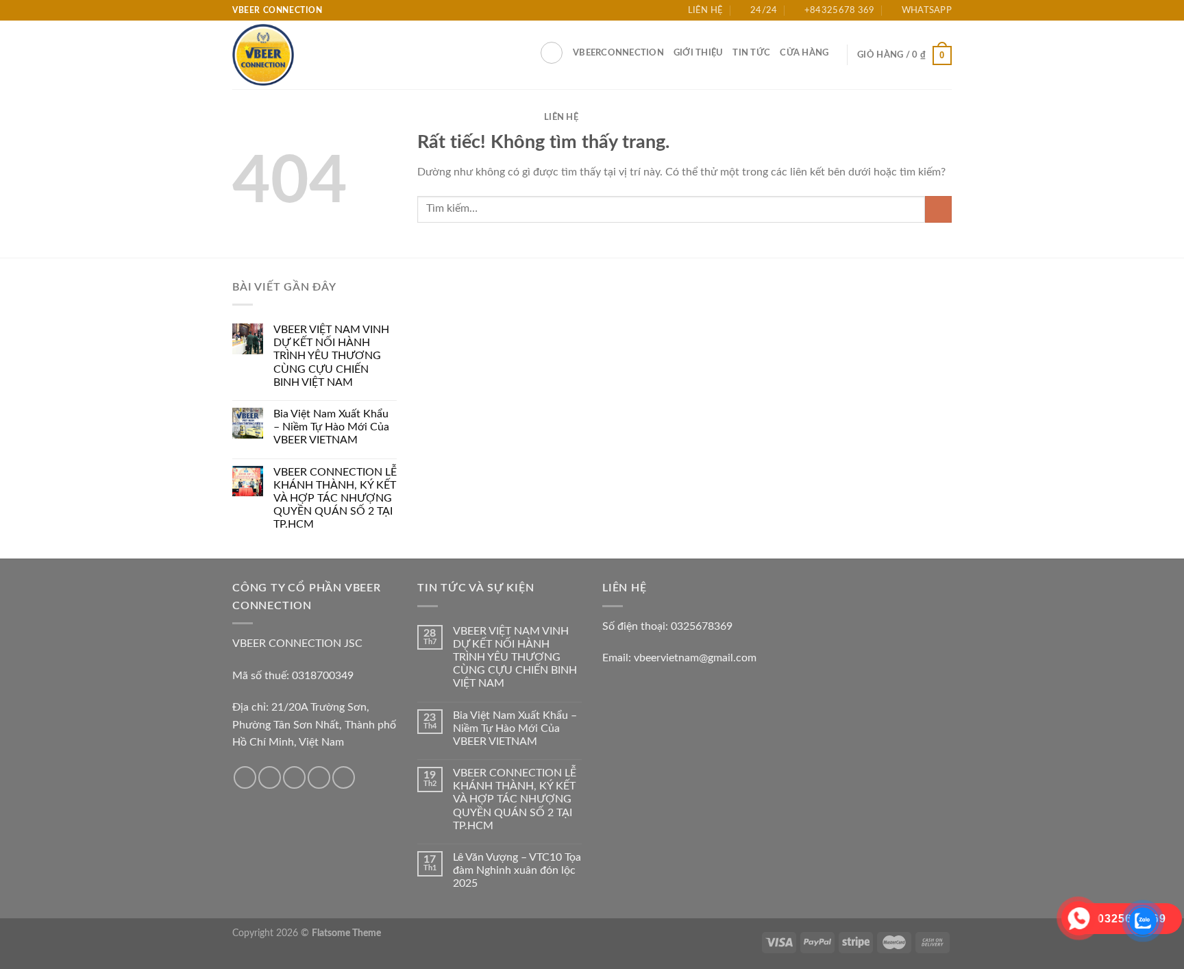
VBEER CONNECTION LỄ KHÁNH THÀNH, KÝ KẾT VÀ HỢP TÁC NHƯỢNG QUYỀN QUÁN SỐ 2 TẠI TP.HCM (335, 498)
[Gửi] (938, 209)
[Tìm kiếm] (552, 53)
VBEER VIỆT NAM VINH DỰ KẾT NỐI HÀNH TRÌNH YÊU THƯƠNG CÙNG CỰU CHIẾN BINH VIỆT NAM (331, 356)
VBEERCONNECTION (618, 53)
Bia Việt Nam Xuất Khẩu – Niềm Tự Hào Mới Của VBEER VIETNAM (331, 426)
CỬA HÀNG (804, 53)
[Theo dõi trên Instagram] (269, 777)
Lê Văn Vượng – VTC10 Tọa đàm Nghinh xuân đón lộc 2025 (517, 870)
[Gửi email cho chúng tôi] (319, 777)
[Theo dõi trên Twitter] (294, 777)
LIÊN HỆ (561, 117)
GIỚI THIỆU (699, 53)
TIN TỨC (751, 53)
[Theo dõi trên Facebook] (245, 777)
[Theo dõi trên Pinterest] (343, 777)
